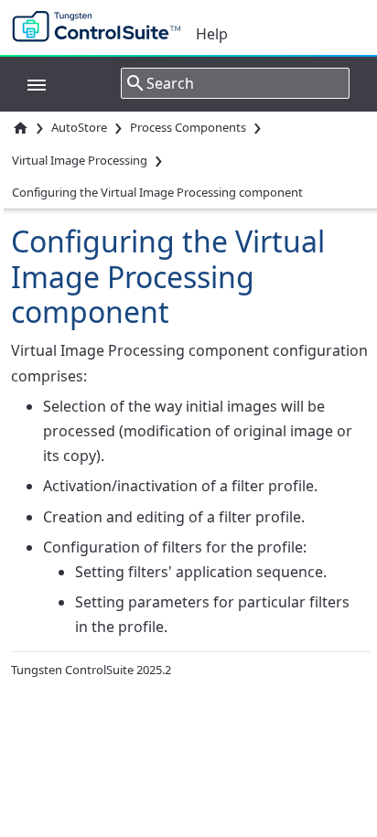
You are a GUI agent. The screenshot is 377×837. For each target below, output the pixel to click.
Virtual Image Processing (79, 160)
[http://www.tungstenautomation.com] (100, 27)
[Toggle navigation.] (27, 83)
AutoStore (79, 127)
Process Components (188, 127)
